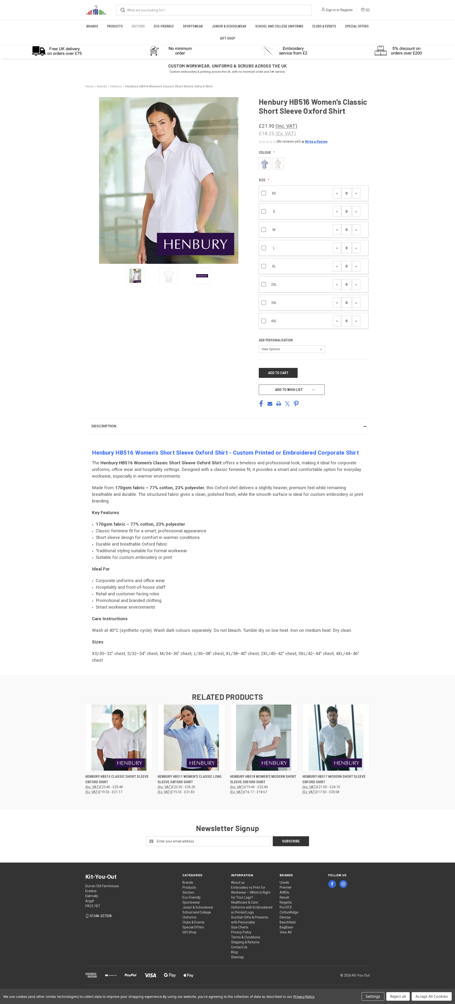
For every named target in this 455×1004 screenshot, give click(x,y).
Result (284, 897)
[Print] (278, 403)
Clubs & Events (324, 26)
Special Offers (357, 26)
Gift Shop (227, 38)
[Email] (270, 403)
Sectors (138, 26)
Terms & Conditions (245, 937)
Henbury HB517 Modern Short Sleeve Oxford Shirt (334, 779)
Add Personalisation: (276, 340)
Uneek (284, 882)
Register (346, 10)
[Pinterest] (296, 403)
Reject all (398, 996)
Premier (286, 887)
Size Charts (239, 927)
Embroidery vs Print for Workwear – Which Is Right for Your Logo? (250, 892)
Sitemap (237, 957)
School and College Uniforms (279, 26)
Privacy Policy (241, 932)
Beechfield (288, 922)
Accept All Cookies (431, 996)
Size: (263, 180)
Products (115, 26)
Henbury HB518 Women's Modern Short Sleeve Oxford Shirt (263, 779)
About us (238, 882)
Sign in (331, 10)
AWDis (284, 892)
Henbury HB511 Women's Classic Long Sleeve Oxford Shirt (190, 779)
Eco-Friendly (164, 26)
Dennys (285, 917)
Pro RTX (286, 907)
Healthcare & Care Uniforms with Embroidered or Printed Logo (251, 907)
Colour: (265, 152)
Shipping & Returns (245, 942)
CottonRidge (289, 912)
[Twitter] (287, 403)
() (367, 10)
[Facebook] (261, 403)
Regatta (286, 902)
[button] (57, 51)
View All (285, 932)
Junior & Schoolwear (229, 26)
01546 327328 (101, 916)
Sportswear (193, 26)
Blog (234, 952)
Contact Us (239, 947)
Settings (373, 996)
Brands (92, 26)
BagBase (286, 927)
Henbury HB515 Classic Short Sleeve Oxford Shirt (117, 779)
